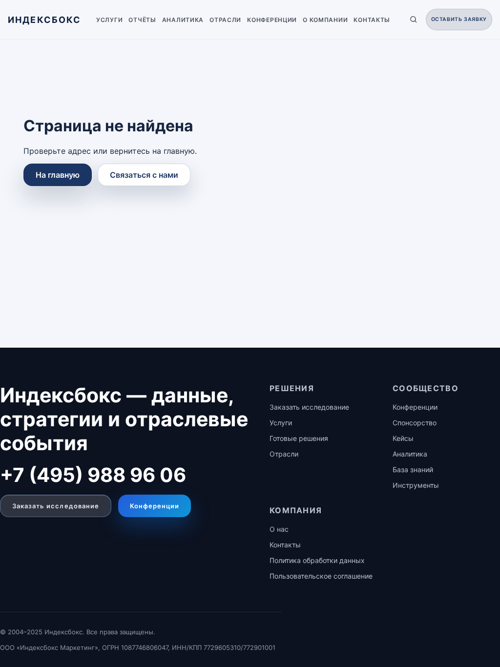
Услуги (109, 19)
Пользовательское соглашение (321, 576)
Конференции (272, 19)
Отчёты (142, 19)
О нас (279, 529)
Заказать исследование (55, 506)
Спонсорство (415, 422)
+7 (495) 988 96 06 (93, 475)
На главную (58, 175)
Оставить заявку (459, 19)
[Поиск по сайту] (413, 19)
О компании (325, 19)
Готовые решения (299, 438)
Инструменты (416, 485)
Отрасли (225, 19)
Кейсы (403, 438)
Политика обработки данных (317, 560)
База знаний (413, 469)
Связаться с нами (144, 175)
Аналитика (183, 19)
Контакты (372, 19)
